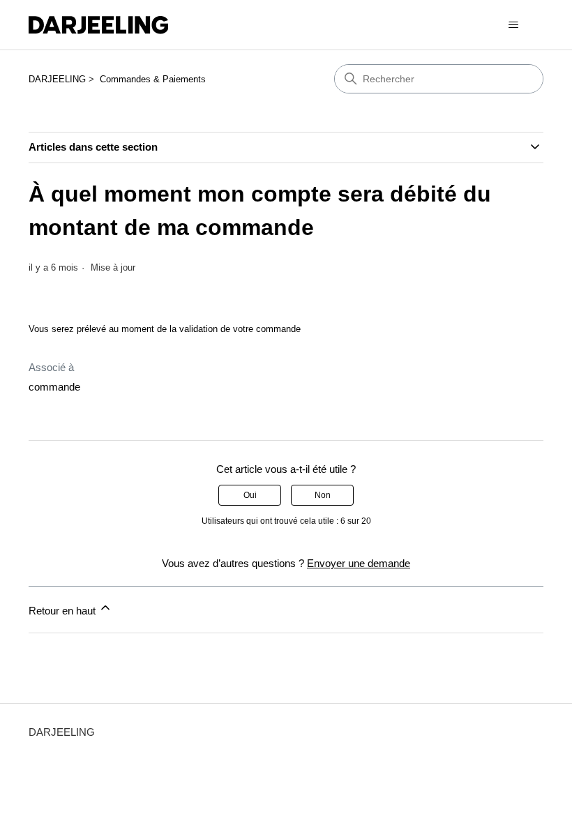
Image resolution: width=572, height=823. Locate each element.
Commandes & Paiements (153, 79)
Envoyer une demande (358, 563)
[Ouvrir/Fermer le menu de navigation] (513, 25)
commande (54, 387)
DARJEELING (57, 79)
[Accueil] (98, 25)
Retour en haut (63, 611)
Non (323, 495)
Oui (250, 495)
